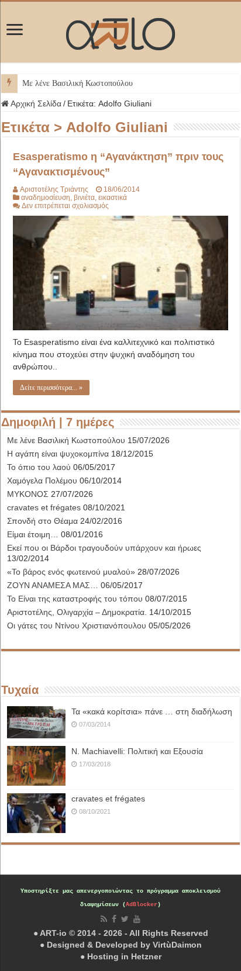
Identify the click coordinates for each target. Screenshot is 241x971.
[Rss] (103, 919)
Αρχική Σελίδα (35, 103)
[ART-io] (120, 32)
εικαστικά (112, 197)
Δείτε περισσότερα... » (51, 387)
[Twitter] (125, 919)
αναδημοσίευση (45, 197)
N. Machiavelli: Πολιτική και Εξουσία (137, 751)
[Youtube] (137, 919)
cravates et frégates (108, 798)
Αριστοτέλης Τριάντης (54, 189)
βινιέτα (84, 197)
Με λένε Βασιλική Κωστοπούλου (77, 83)
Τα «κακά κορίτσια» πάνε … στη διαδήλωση (151, 711)
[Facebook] (114, 919)
